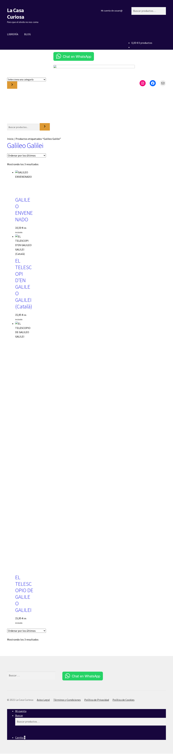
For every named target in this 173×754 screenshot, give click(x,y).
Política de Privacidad (96, 699)
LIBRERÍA (12, 34)
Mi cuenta (20, 711)
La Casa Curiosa (15, 13)
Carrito (20, 737)
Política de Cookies (123, 699)
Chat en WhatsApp (77, 56)
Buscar (19, 715)
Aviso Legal (43, 699)
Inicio (10, 138)
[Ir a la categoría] (12, 85)
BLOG (27, 34)
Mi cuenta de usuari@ (111, 10)
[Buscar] (45, 127)
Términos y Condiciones (67, 699)
